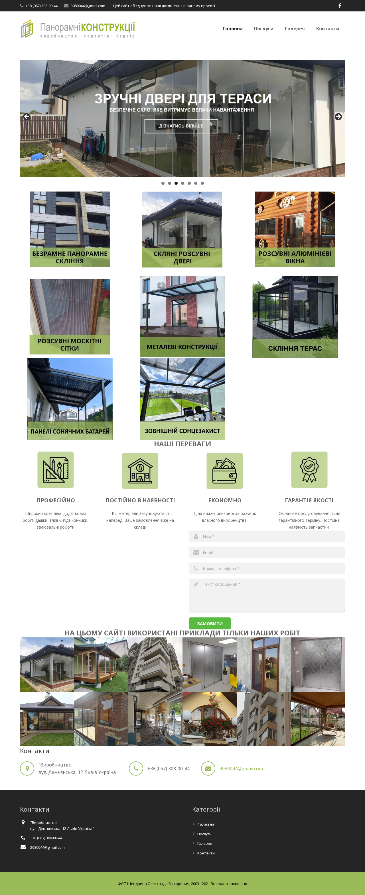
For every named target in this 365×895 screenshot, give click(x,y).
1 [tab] (163, 183)
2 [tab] (169, 183)
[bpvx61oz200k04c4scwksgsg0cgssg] (47, 719)
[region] (182, 118)
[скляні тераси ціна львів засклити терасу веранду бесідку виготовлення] (318, 719)
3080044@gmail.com (88, 5)
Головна (205, 824)
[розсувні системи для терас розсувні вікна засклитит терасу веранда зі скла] (101, 664)
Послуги (204, 833)
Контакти (206, 853)
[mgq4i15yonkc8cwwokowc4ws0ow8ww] (47, 664)
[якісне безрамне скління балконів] (264, 719)
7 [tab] (202, 183)
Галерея (204, 843)
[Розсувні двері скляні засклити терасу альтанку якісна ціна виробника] (209, 664)
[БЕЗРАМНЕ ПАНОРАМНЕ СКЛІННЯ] (70, 268)
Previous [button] (27, 117)
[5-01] (264, 664)
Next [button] (338, 117)
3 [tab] (176, 183)
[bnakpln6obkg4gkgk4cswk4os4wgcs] (101, 719)
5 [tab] (189, 183)
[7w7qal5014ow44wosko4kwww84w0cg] (209, 719)
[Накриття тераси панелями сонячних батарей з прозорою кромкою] (70, 439)
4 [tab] (182, 183)
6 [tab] (195, 183)
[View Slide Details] (182, 118)
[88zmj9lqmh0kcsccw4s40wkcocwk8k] (155, 719)
